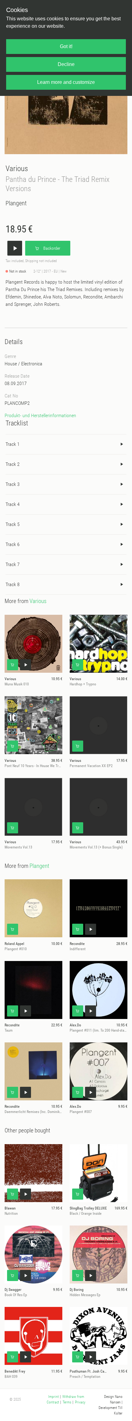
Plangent (16, 203)
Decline (66, 64)
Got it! (66, 46)
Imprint (53, 1396)
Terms (67, 1402)
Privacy (80, 1402)
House (11, 364)
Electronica (31, 364)
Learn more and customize (66, 82)
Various (17, 168)
